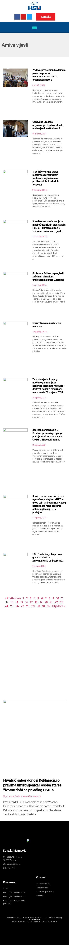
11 (62, 598)
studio (34, 919)
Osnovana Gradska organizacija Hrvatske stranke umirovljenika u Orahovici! (48, 125)
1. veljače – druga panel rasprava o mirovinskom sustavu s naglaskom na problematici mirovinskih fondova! (45, 178)
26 (17, 606)
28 (27, 606)
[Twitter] (29, 17)
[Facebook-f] (17, 17)
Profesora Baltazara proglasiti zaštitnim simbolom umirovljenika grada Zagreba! (48, 276)
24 (6, 606)
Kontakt (46, 16)
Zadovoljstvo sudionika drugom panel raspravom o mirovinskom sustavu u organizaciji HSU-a (49, 75)
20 (46, 602)
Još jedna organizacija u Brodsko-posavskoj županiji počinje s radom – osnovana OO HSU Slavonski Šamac (47, 434)
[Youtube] (23, 17)
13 (12, 602)
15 (21, 602)
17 (31, 602)
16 (26, 602)
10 (57, 598)
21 (51, 602)
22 (56, 602)
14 (17, 602)
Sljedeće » (58, 606)
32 (48, 606)
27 (22, 606)
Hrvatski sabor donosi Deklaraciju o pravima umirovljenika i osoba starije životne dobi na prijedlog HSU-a (32, 785)
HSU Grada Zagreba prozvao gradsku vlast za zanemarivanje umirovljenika (47, 557)
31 (43, 606)
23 (61, 602)
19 (41, 602)
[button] (34, 27)
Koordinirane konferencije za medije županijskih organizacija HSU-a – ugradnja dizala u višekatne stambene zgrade (48, 226)
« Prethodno (13, 598)
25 (11, 606)
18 (36, 602)
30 (38, 606)
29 (32, 606)
